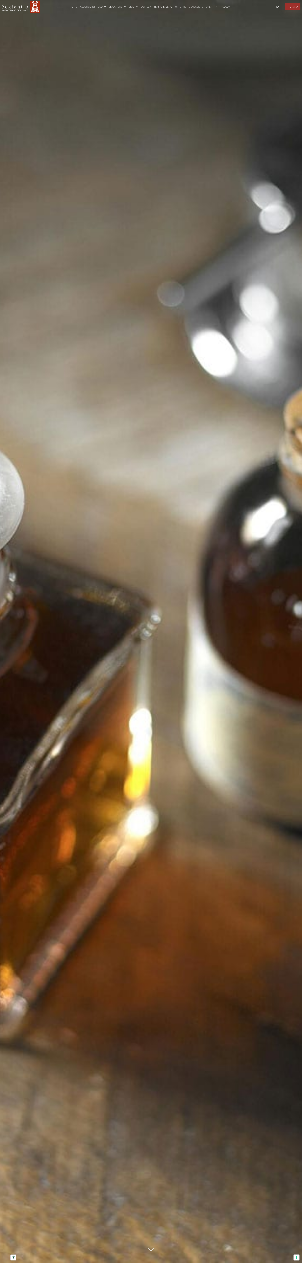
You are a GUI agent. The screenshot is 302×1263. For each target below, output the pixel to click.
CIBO (131, 6)
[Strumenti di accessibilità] (13, 1257)
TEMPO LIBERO (163, 6)
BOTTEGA (145, 6)
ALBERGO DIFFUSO (91, 6)
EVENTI (210, 6)
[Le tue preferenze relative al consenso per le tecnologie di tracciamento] (296, 1257)
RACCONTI (226, 6)
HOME (73, 6)
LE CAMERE (116, 6)
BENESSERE (196, 6)
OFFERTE (180, 6)
